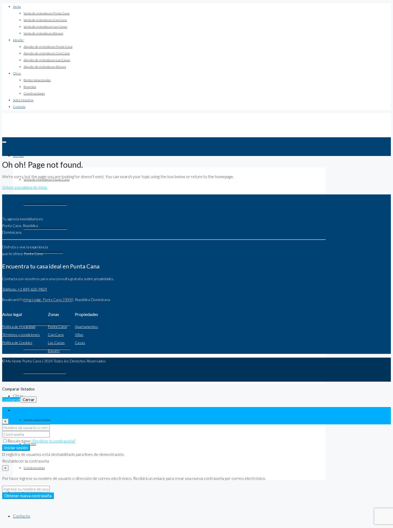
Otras (17, 73)
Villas (79, 334)
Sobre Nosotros (23, 100)
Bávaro (54, 350)
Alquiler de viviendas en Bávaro (45, 67)
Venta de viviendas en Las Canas (45, 27)
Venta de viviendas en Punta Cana (47, 13)
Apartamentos (86, 326)
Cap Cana (56, 334)
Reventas (30, 87)
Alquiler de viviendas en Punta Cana (48, 47)
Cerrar (28, 399)
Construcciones (34, 93)
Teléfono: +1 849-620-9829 (24, 289)
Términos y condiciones (21, 334)
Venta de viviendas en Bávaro (43, 33)
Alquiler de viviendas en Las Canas (47, 60)
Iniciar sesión (16, 447)
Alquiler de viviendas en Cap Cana (47, 53)
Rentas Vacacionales (37, 80)
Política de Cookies (17, 342)
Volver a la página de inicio (24, 187)
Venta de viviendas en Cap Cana (45, 20)
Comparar (11, 399)
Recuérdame (19, 441)
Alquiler (18, 40)
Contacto (19, 107)
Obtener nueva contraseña (28, 495)
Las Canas (56, 342)
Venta (17, 7)
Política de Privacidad (18, 326)
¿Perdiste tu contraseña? (53, 441)
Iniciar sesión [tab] (24, 410)
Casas (80, 342)
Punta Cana (57, 326)
